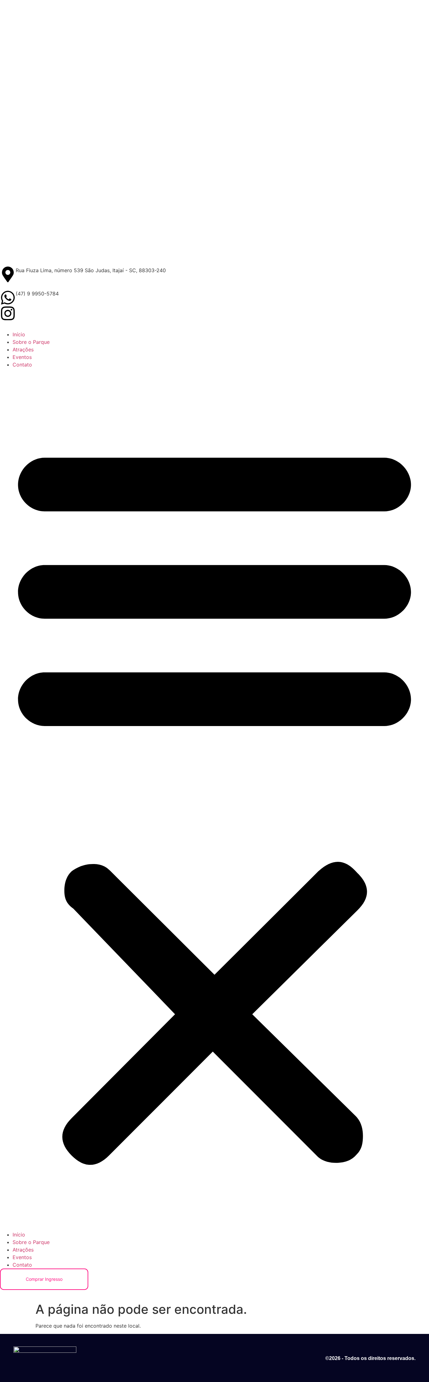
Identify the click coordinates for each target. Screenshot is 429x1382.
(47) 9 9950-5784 (37, 293)
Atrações (23, 349)
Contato (22, 364)
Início (19, 334)
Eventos (22, 357)
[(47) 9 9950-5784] (8, 298)
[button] (214, 799)
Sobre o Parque (31, 342)
